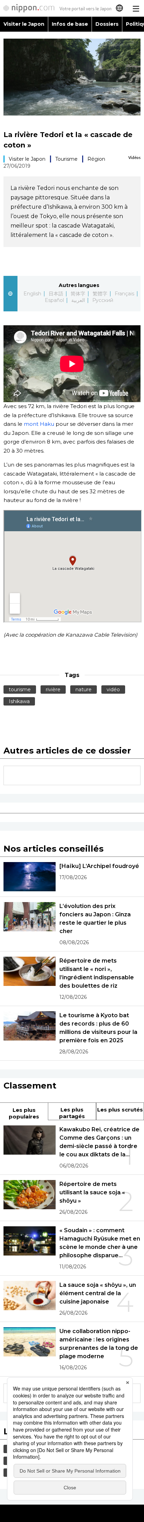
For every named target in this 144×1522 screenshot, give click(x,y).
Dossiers (106, 24)
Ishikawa (19, 701)
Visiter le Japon (23, 24)
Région (96, 159)
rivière (53, 689)
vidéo (113, 689)
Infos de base (70, 24)
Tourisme (66, 159)
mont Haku (39, 424)
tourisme (20, 689)
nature (83, 689)
